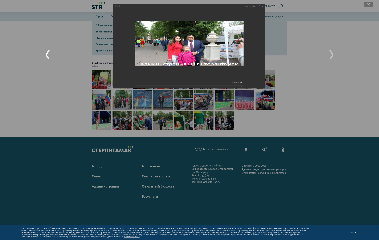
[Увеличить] (259, 6)
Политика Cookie (132, 236)
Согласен (353, 232)
